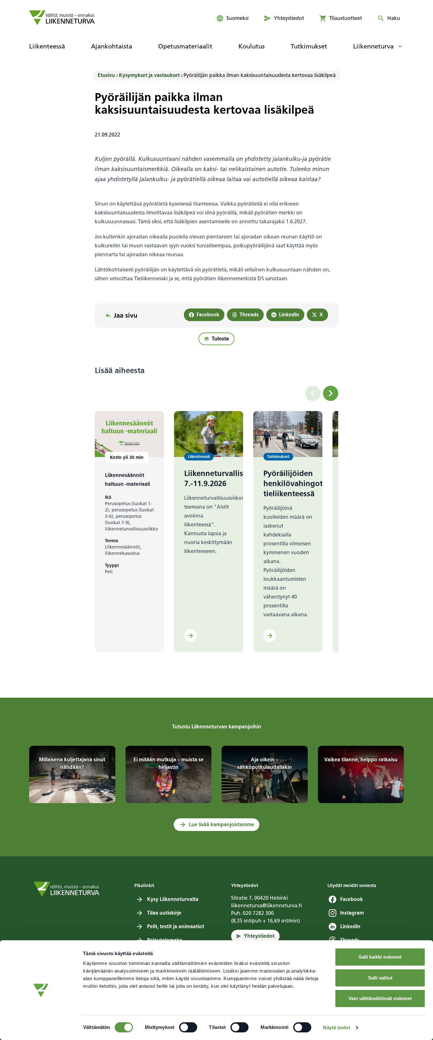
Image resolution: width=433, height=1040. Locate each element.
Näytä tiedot (336, 1027)
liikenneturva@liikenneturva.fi (266, 906)
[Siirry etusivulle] (62, 17)
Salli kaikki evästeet (380, 957)
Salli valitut (380, 977)
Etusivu (106, 75)
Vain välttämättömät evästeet (380, 998)
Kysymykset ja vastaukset (149, 75)
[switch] (188, 1027)
